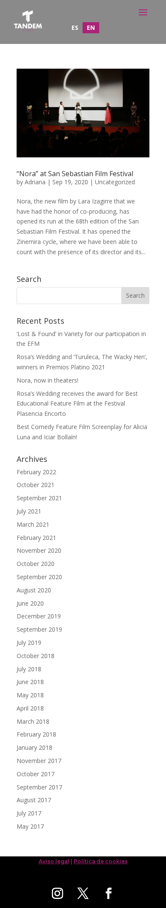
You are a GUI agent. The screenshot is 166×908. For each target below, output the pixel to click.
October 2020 (35, 564)
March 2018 (33, 721)
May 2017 (30, 826)
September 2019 (39, 629)
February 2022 (36, 472)
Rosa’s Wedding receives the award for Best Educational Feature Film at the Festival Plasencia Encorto (77, 403)
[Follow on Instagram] (57, 893)
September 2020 (39, 577)
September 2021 (39, 498)
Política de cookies (101, 861)
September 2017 (39, 787)
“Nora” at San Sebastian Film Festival (75, 173)
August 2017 (34, 800)
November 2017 (39, 761)
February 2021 (36, 538)
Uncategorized (115, 182)
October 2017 (35, 774)
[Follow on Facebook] (108, 893)
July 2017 (29, 813)
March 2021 (33, 524)
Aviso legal (54, 861)
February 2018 (36, 734)
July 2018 (29, 669)
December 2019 (39, 616)
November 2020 (39, 550)
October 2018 (35, 656)
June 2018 (30, 682)
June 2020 (30, 603)
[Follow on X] (83, 893)
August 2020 (34, 590)
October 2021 (35, 485)
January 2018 (34, 747)
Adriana (35, 182)
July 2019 (29, 642)
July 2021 (29, 511)
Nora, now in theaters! (47, 380)
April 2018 (30, 708)
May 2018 (30, 695)
